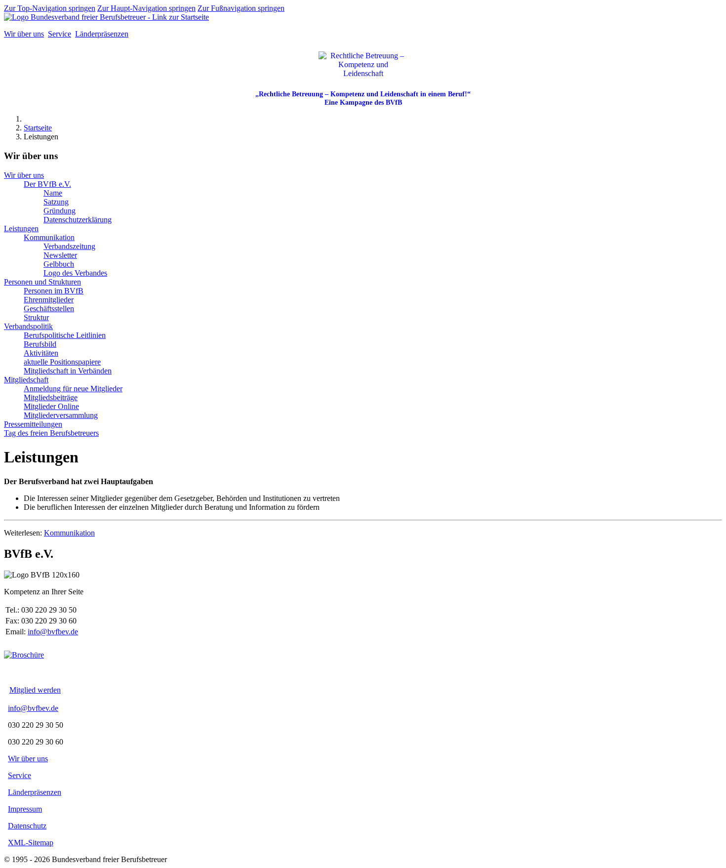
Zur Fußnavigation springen (241, 8)
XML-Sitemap (30, 842)
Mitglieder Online (51, 406)
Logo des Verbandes (75, 273)
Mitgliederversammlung (61, 415)
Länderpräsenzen (101, 34)
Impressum (25, 809)
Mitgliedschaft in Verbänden (68, 371)
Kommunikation (49, 237)
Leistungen (21, 228)
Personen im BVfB (53, 291)
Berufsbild (40, 344)
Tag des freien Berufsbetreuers (51, 433)
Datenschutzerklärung (77, 219)
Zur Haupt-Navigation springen (146, 8)
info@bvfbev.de (53, 631)
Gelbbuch (58, 264)
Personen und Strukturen (42, 282)
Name (52, 193)
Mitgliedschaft (26, 379)
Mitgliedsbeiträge (51, 397)
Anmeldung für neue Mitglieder (73, 388)
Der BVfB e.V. (47, 184)
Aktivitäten (41, 353)
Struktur (36, 317)
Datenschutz (27, 826)
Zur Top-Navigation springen (49, 8)
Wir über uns (24, 34)
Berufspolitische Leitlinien (65, 335)
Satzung (56, 202)
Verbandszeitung (69, 246)
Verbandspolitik (28, 326)
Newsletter (60, 255)
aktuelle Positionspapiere (62, 362)
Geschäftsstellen (49, 308)
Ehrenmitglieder (49, 299)
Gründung (59, 211)
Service (59, 34)
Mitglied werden (35, 690)
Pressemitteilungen (33, 424)
